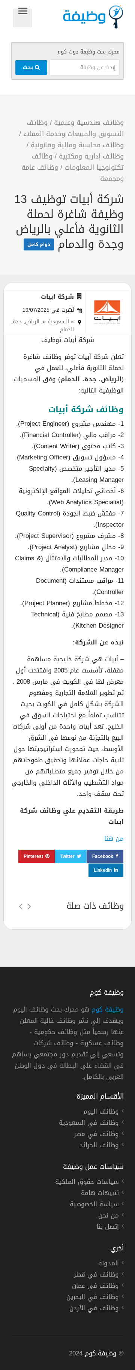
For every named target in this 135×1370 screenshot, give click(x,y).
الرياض (32, 322)
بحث (29, 67)
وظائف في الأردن (94, 1309)
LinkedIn (103, 870)
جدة (17, 322)
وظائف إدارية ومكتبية (91, 156)
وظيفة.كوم (101, 1353)
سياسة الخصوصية (94, 1205)
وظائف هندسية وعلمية (89, 122)
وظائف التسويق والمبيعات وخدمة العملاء (73, 128)
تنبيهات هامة (100, 1194)
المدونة (108, 1264)
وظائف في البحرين (92, 1298)
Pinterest (33, 856)
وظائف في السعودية (89, 1124)
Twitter (67, 856)
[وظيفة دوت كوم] (78, 17)
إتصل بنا (108, 1227)
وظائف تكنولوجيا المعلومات (78, 162)
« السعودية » (58, 322)
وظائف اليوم (101, 1112)
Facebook (102, 856)
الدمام (67, 329)
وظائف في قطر (96, 1275)
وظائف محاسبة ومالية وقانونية (77, 145)
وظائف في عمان (95, 1287)
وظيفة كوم (108, 1009)
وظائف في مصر (96, 1135)
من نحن (108, 1216)
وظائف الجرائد (99, 1146)
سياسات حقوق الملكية (87, 1183)
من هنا (114, 838)
